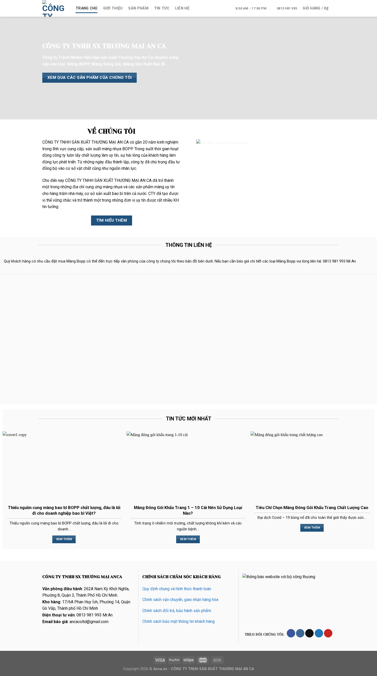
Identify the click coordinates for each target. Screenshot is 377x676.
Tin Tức (162, 8)
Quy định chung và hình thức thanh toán (176, 588)
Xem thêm (64, 539)
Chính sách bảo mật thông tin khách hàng (178, 621)
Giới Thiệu (113, 8)
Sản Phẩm (138, 8)
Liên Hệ (182, 8)
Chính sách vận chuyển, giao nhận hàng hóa (180, 599)
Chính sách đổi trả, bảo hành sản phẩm (176, 610)
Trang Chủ (86, 8)
